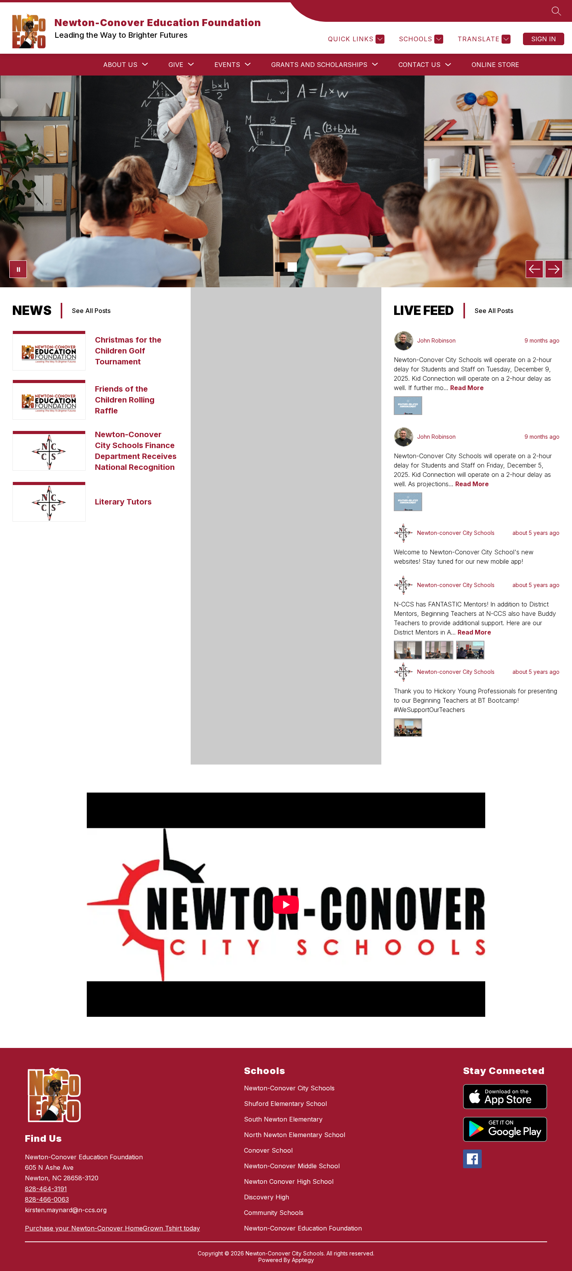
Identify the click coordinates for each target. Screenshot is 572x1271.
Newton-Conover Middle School (292, 1166)
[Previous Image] (534, 269)
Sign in (543, 39)
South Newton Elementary (283, 1119)
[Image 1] (279, 267)
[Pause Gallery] (18, 269)
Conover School (268, 1150)
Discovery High (266, 1197)
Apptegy (303, 1260)
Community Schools (274, 1213)
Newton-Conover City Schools (289, 1088)
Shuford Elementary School (285, 1104)
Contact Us (419, 65)
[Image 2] (292, 267)
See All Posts (91, 311)
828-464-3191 (46, 1189)
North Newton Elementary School (294, 1135)
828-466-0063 (47, 1199)
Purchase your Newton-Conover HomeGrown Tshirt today (112, 1228)
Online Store (495, 65)
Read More (467, 388)
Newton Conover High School (288, 1181)
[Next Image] (554, 269)
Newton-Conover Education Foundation (303, 1228)
